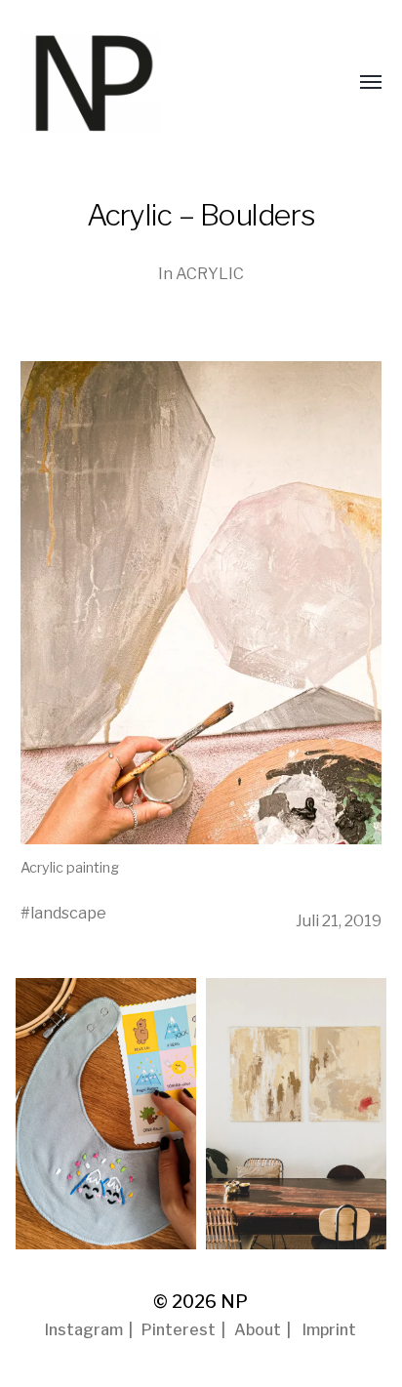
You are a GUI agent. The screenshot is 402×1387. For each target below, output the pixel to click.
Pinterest (178, 1330)
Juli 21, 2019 (339, 920)
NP (234, 1301)
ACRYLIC (210, 273)
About (257, 1330)
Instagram (84, 1330)
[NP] (127, 83)
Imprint (329, 1330)
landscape (68, 912)
